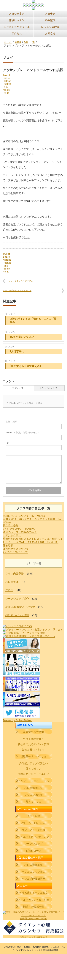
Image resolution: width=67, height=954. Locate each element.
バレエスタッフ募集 (33, 871)
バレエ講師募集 (33, 864)
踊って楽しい (33, 768)
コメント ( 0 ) (18, 388)
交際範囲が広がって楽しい (33, 773)
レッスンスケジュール (17, 26)
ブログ (9, 590)
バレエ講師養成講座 (33, 878)
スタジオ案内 (17, 13)
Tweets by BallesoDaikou (17, 720)
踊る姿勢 (8, 545)
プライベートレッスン (33, 822)
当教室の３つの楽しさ (33, 756)
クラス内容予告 (14, 573)
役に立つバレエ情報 (17, 615)
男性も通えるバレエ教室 (33, 892)
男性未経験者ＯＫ (33, 738)
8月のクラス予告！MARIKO (19, 528)
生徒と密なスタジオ (33, 749)
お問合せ (50, 33)
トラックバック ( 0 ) (49, 388)
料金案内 (50, 20)
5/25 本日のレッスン (22, 336)
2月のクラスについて (15, 552)
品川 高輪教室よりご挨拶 (20, 606)
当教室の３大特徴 (33, 732)
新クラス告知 (10, 525)
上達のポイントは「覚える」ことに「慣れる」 (33, 320)
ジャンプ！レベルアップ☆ (20, 281)
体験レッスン (17, 20)
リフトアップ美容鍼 (33, 829)
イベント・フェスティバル (33, 780)
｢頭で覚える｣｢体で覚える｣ (25, 366)
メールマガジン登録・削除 (33, 899)
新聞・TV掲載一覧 (33, 906)
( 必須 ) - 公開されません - (22, 432)
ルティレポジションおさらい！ (17, 290)
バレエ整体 (11, 581)
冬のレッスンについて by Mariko (24, 515)
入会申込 (50, 13)
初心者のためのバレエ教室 (33, 744)
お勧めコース (33, 850)
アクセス (17, 33)
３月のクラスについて (16, 548)
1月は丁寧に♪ (17, 351)
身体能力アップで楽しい (33, 763)
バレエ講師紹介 (33, 787)
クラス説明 (33, 815)
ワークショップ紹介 (17, 598)
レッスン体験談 (50, 26)
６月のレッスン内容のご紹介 (20, 532)
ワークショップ (33, 843)
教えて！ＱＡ (33, 801)
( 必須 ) (12, 421)
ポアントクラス (12, 535)
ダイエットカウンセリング (33, 836)
